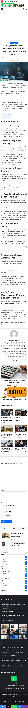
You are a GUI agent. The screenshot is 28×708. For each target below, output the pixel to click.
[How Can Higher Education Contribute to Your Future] (7, 443)
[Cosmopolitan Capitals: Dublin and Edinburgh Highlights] (7, 428)
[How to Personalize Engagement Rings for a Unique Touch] (14, 631)
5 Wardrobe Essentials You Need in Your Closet (21, 419)
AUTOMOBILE (5, 578)
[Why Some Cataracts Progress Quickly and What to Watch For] (5, 631)
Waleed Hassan (7, 58)
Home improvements (7, 564)
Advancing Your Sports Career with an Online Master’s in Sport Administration (17, 536)
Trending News (5, 668)
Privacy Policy (21, 698)
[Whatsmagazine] (14, 5)
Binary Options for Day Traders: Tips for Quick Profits (20, 434)
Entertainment (5, 580)
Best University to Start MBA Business (15, 647)
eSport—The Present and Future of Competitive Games (20, 450)
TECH (3, 568)
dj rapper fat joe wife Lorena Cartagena (16, 650)
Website (3, 496)
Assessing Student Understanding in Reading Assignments (7, 419)
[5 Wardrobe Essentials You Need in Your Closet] (21, 412)
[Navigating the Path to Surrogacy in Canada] (5, 637)
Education (4, 566)
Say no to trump (18, 665)
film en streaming (5, 655)
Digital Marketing (6, 571)
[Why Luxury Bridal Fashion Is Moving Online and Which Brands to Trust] (6, 544)
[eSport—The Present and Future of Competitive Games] (21, 443)
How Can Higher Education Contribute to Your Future (7, 450)
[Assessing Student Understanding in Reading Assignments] (7, 412)
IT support (18, 660)
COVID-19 (4, 650)
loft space (4, 662)
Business (4, 573)
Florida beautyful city (6, 657)
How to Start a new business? (8, 660)
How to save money (17, 657)
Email (3, 490)
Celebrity (4, 561)
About (15, 698)
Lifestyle (4, 576)
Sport (3, 588)
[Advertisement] (14, 26)
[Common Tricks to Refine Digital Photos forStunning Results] (23, 631)
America (3, 647)
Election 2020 (5, 652)
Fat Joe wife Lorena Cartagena (16, 652)
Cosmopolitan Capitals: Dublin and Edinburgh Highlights (7, 434)
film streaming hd (14, 655)
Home (5, 698)
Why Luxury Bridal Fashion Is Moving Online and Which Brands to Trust (18, 543)
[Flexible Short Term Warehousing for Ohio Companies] (23, 637)
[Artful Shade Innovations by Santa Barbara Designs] (14, 637)
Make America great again (13, 662)
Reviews (4, 590)
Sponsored (4, 585)
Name (3, 484)
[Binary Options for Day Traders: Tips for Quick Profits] (21, 428)
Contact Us (10, 698)
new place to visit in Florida (7, 665)
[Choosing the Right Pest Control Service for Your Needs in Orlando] (23, 626)
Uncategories (14, 43)
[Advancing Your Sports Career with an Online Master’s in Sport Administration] (6, 535)
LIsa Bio (24, 660)
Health (3, 559)
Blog (3, 583)
